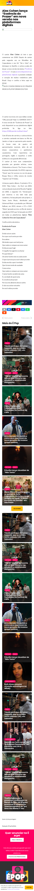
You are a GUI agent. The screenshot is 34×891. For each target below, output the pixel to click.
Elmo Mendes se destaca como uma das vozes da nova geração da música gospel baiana (15, 439)
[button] (2, 3)
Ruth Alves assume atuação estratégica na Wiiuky (15, 686)
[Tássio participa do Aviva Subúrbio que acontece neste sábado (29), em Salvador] (17, 327)
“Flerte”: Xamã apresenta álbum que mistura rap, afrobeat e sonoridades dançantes (16, 379)
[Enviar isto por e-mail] (4, 309)
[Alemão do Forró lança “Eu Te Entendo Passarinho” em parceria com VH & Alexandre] (17, 723)
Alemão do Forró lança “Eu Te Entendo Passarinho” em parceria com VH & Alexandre (16, 745)
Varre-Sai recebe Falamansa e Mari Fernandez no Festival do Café (15, 409)
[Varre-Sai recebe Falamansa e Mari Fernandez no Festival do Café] (17, 387)
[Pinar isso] (18, 309)
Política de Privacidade (13, 889)
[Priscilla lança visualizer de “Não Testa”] (17, 447)
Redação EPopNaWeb (9, 826)
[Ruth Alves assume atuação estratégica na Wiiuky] (17, 663)
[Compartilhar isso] (9, 309)
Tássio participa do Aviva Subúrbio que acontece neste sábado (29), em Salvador (15, 349)
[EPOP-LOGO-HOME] (9, 3)
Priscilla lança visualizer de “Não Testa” (16, 471)
